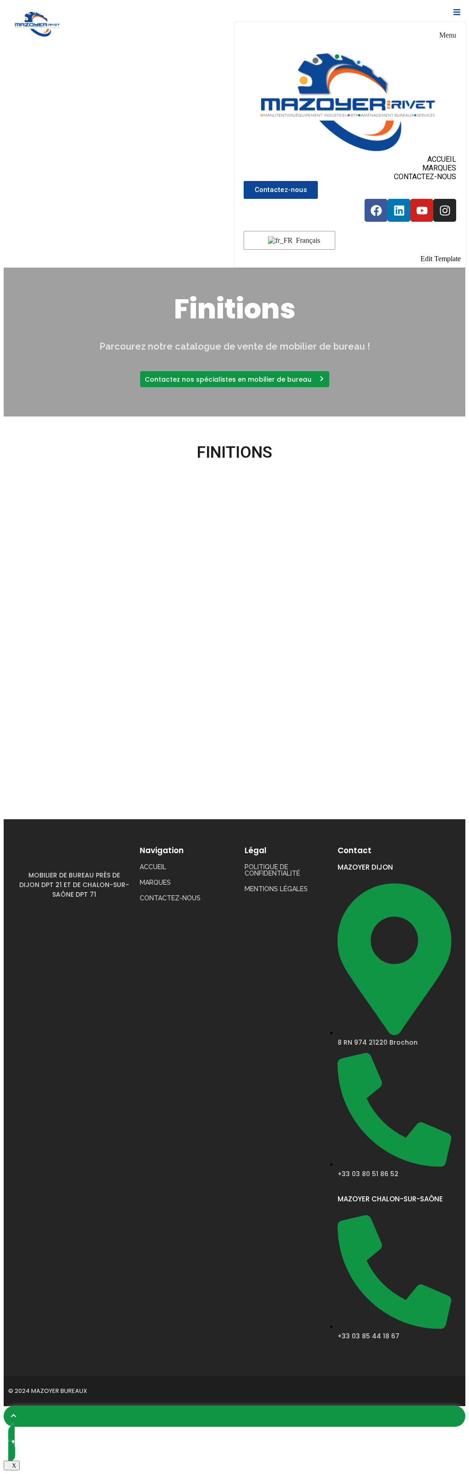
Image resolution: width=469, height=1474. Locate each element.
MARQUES (439, 168)
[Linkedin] (398, 210)
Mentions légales (276, 889)
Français (307, 240)
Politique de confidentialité (272, 870)
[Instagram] (444, 210)
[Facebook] (376, 210)
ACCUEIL (441, 159)
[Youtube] (421, 210)
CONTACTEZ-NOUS (425, 176)
